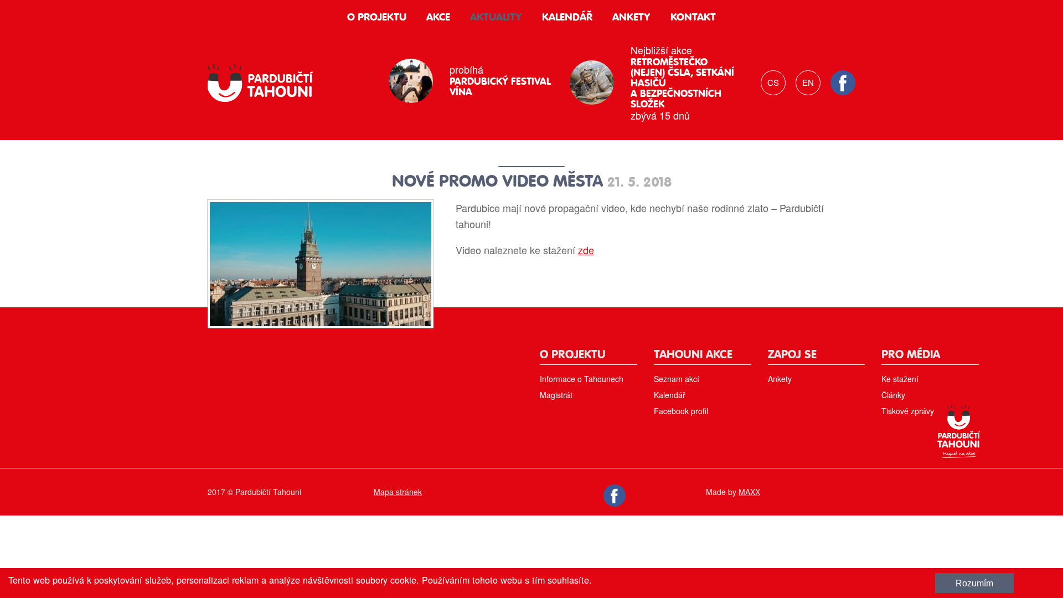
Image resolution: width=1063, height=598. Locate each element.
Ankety (631, 17)
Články (893, 394)
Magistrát (556, 394)
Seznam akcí (676, 378)
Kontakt (693, 17)
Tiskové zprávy (907, 410)
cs (773, 82)
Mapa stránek (398, 491)
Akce (438, 17)
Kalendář (567, 17)
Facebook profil (681, 410)
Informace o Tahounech (581, 378)
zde (586, 250)
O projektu (376, 17)
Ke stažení (899, 378)
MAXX (749, 491)
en (808, 82)
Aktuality (496, 17)
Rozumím (974, 583)
